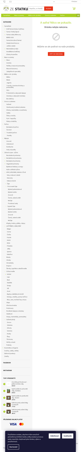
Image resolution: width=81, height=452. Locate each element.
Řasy (8, 337)
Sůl (8, 288)
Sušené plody (10, 320)
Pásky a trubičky (11, 121)
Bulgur (9, 229)
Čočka (9, 235)
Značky (6, 356)
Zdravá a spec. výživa (11, 153)
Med (8, 280)
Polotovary (9, 308)
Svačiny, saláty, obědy (11, 351)
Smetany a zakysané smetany (15, 96)
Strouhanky (10, 263)
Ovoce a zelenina (9, 101)
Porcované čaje (12, 186)
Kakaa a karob (11, 181)
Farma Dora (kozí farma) (13, 40)
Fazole (9, 237)
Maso (8, 60)
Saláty (8, 113)
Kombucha (9, 147)
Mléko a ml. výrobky (10, 74)
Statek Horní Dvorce (12, 43)
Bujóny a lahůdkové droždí (15, 294)
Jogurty (8, 83)
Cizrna (9, 232)
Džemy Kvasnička (11, 54)
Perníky (9, 136)
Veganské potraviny (12, 164)
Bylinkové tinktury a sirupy (14, 167)
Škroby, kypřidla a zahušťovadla (16, 269)
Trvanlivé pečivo (11, 133)
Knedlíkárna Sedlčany (13, 52)
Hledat (48, 8)
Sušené (8, 104)
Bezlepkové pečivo (12, 127)
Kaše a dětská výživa (13, 170)
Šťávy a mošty (11, 116)
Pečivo (6, 124)
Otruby (8, 260)
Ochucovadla (10, 271)
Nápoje (6, 138)
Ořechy (9, 328)
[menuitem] (6, 15)
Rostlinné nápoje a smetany (15, 311)
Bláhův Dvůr (10, 37)
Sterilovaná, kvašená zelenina (15, 107)
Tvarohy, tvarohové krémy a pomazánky (15, 87)
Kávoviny (10, 178)
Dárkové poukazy (9, 353)
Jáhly (8, 249)
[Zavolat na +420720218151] (6, 2)
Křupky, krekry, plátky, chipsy (15, 223)
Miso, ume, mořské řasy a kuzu (16, 300)
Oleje (8, 303)
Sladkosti (9, 314)
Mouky (8, 257)
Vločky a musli (10, 342)
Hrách (9, 240)
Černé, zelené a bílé (14, 198)
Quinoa (9, 252)
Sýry (7, 90)
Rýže (8, 243)
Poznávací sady (13, 203)
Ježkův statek (10, 46)
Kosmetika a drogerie (11, 348)
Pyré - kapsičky (11, 118)
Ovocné (8, 141)
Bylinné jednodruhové (15, 189)
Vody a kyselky (11, 150)
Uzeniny (8, 63)
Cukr (8, 277)
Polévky (8, 345)
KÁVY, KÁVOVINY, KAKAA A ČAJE (16, 172)
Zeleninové (10, 144)
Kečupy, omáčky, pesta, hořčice (17, 297)
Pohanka (9, 246)
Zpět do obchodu (56, 54)
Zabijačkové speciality (13, 71)
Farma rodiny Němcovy (13, 35)
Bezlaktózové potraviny (14, 158)
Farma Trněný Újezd (12, 32)
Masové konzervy (12, 69)
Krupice (8, 266)
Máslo (8, 80)
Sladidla (9, 283)
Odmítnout (54, 436)
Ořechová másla (11, 305)
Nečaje (10, 201)
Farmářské (7, 26)
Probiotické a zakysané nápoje (16, 93)
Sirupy (9, 286)
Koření (9, 274)
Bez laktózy (10, 99)
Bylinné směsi (12, 192)
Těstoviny (9, 339)
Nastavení (13, 447)
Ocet (8, 291)
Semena (9, 331)
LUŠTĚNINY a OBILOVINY (13, 226)
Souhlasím (68, 436)
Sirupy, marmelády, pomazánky (16, 317)
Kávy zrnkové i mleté (13, 175)
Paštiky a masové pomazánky (15, 66)
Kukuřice (9, 254)
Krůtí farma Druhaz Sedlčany (15, 29)
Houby (9, 334)
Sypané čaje (11, 206)
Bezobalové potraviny (13, 155)
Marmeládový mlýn (12, 49)
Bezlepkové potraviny (13, 161)
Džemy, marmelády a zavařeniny (16, 110)
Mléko (8, 77)
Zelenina (9, 325)
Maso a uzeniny (9, 57)
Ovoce (9, 322)
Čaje (8, 184)
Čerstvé (8, 130)
